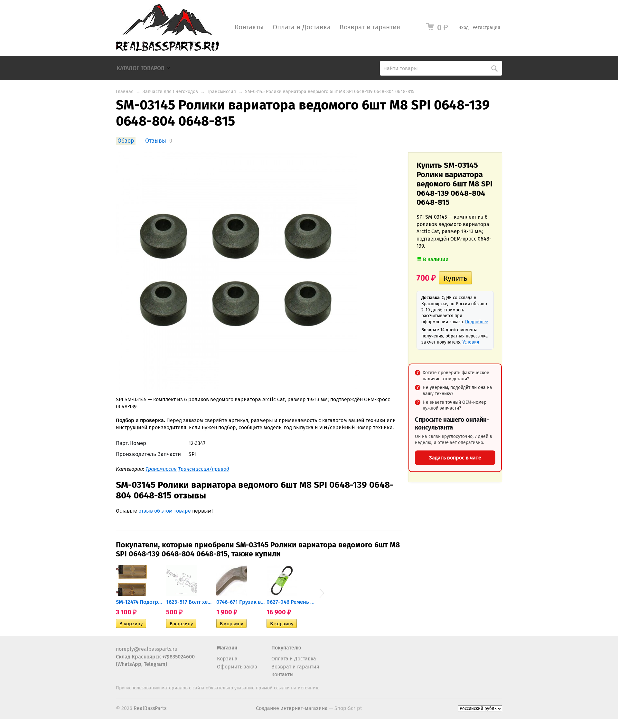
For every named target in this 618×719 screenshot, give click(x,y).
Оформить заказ (237, 667)
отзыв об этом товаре (164, 511)
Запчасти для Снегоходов (170, 91)
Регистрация (486, 27)
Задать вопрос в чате (455, 458)
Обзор (125, 140)
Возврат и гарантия (370, 27)
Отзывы (155, 140)
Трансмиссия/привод (203, 469)
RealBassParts (150, 708)
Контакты (249, 27)
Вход (463, 27)
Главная (125, 91)
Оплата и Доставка (302, 27)
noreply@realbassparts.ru (146, 649)
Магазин (227, 648)
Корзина (227, 659)
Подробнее (476, 322)
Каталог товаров (140, 68)
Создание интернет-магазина (292, 708)
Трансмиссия (221, 91)
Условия (471, 342)
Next (322, 593)
